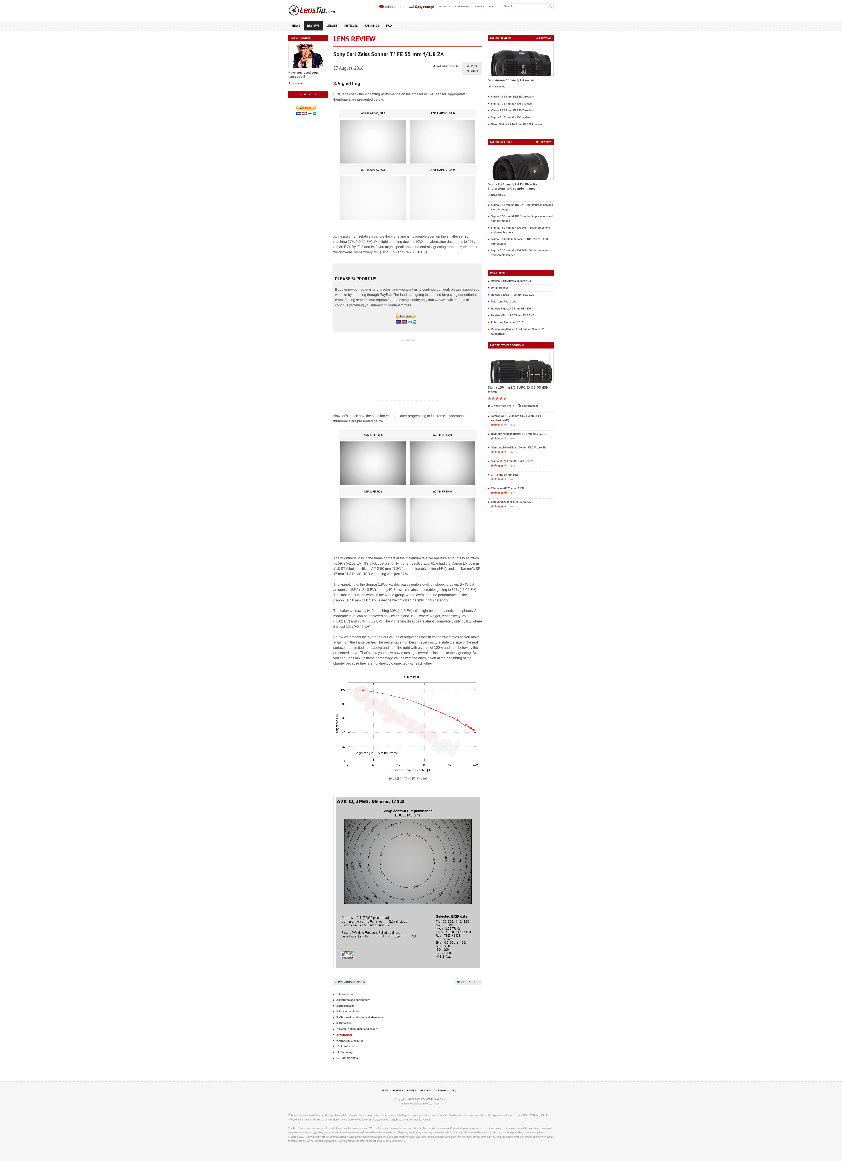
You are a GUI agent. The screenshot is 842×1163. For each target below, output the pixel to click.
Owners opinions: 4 (503, 405)
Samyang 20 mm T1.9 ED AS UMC (512, 501)
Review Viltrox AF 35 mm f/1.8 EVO (512, 294)
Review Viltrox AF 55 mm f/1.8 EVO (512, 315)
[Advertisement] (408, 370)
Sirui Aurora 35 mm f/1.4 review (511, 80)
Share (474, 70)
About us (444, 6)
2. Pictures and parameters (353, 999)
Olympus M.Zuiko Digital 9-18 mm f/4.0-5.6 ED (519, 434)
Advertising (461, 6)
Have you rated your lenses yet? (303, 74)
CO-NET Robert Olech (433, 1099)
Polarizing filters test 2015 (507, 322)
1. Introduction (345, 994)
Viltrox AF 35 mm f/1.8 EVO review (512, 110)
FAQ (389, 26)
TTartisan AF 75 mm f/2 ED (507, 488)
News (296, 26)
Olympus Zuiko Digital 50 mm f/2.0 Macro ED (518, 447)
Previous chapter (351, 982)
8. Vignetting (344, 1034)
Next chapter (467, 982)
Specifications (530, 405)
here (313, 1141)
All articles (543, 142)
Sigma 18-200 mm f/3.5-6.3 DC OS (512, 461)
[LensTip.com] (317, 9)
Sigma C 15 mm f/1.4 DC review (510, 117)
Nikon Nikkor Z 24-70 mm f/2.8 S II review (516, 124)
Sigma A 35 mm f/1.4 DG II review (511, 103)
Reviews (313, 26)
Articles (351, 26)
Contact (479, 6)
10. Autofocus (345, 1046)
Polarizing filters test (504, 301)
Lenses (331, 26)
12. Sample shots (347, 1058)
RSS (491, 6)
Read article (498, 195)
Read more (298, 83)
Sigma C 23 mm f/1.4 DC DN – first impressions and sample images (513, 186)
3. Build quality (345, 1005)
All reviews (543, 38)
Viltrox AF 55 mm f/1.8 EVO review (512, 96)
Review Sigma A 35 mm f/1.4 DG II (512, 308)
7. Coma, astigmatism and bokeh (356, 1029)
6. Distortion (343, 1023)
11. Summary (344, 1052)
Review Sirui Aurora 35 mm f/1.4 (511, 281)
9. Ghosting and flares (350, 1040)
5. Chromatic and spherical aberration (360, 1017)
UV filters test (499, 287)
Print (474, 66)
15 (515, 452)
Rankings (372, 26)
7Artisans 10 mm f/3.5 (504, 474)
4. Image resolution (348, 1011)
